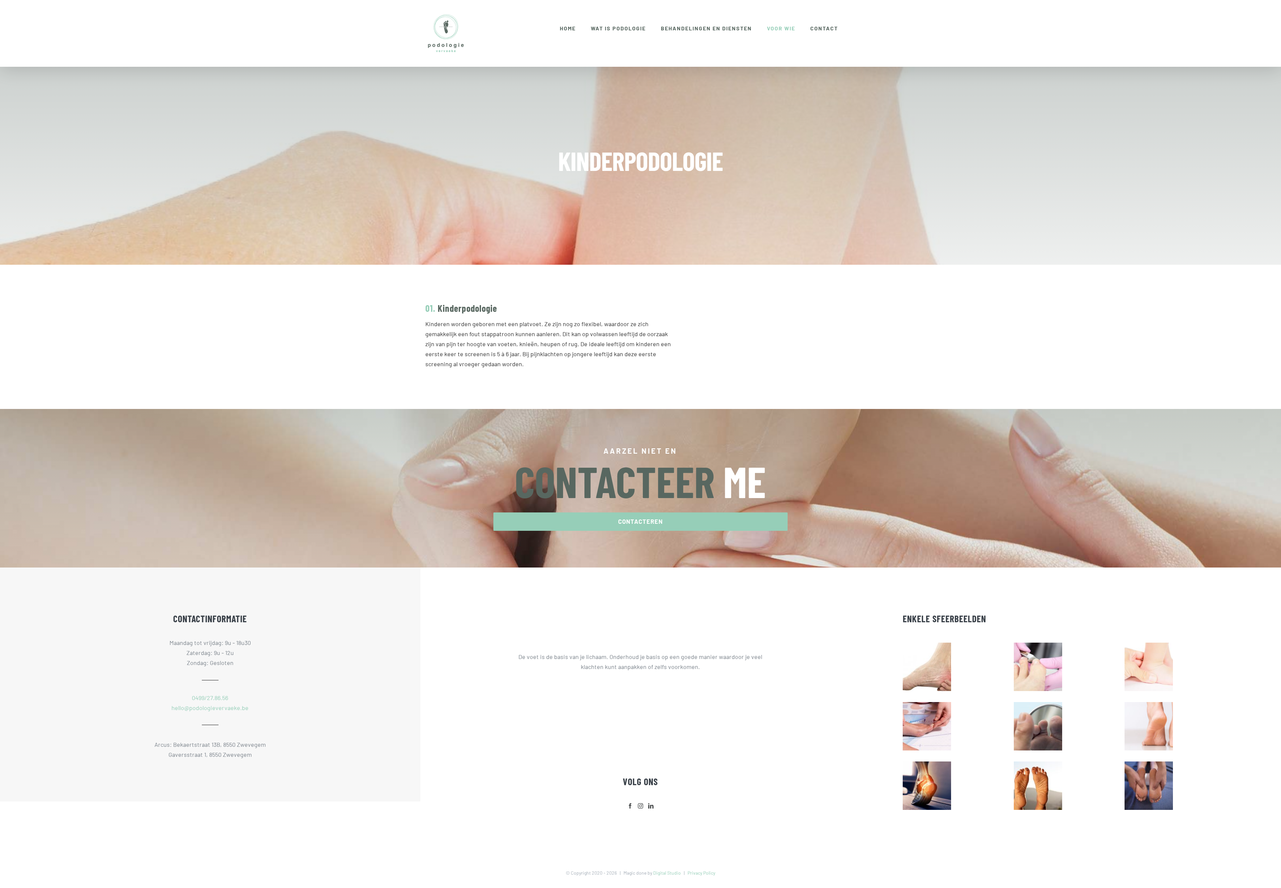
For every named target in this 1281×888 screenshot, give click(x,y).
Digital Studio (667, 873)
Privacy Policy (701, 873)
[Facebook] (630, 806)
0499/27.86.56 (210, 697)
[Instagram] (640, 806)
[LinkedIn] (651, 806)
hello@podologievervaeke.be (210, 707)
